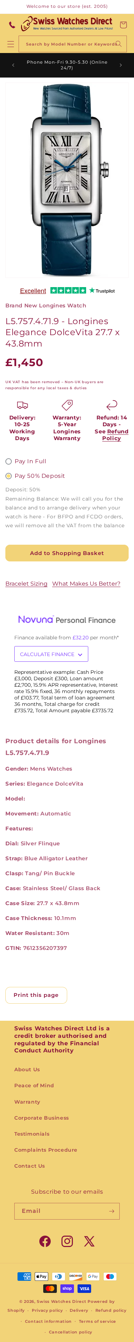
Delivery (79, 1310)
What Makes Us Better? (86, 583)
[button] (123, 25)
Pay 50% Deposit (40, 475)
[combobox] (72, 44)
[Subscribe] (111, 1211)
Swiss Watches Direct (61, 1301)
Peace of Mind (34, 1085)
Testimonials (31, 1134)
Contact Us (29, 1166)
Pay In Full (30, 461)
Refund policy (110, 1310)
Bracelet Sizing (26, 583)
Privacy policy (47, 1310)
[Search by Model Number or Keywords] (118, 44)
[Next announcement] (121, 65)
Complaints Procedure (46, 1150)
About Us (27, 1069)
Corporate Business (41, 1118)
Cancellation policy (70, 1332)
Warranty (27, 1102)
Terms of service (97, 1321)
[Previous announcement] (13, 65)
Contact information (48, 1321)
